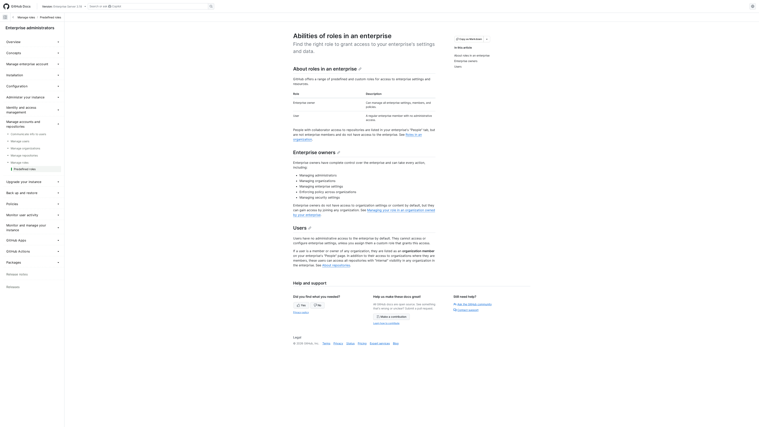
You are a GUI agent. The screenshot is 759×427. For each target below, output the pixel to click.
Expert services (380, 343)
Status (350, 343)
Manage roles (26, 17)
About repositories (336, 265)
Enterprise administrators (30, 27)
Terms (326, 343)
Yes (303, 305)
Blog (396, 343)
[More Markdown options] (486, 39)
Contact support (468, 310)
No (319, 305)
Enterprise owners (314, 152)
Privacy (338, 343)
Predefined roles (50, 17)
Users (300, 228)
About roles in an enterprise (325, 69)
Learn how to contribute (386, 323)
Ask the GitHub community (474, 304)
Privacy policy (301, 312)
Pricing (362, 343)
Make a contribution (393, 316)
